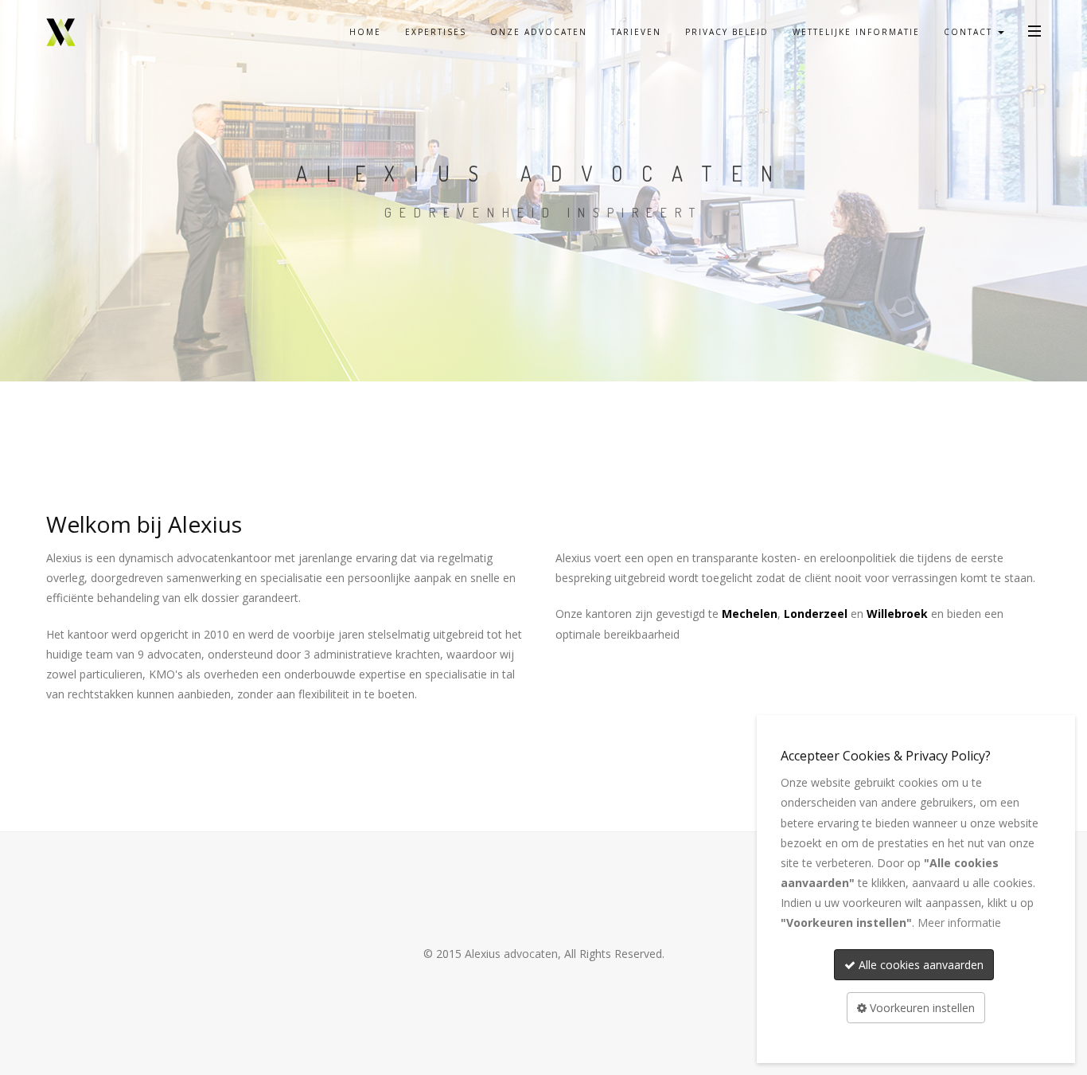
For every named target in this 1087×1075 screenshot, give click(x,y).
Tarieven (636, 31)
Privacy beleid (727, 31)
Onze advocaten (538, 31)
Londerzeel (815, 613)
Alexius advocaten (511, 953)
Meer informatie (959, 922)
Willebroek (897, 613)
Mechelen (749, 613)
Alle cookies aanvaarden (919, 964)
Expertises (435, 31)
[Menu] (1034, 30)
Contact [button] (970, 31)
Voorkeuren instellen (921, 1007)
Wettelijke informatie (856, 31)
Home (365, 31)
